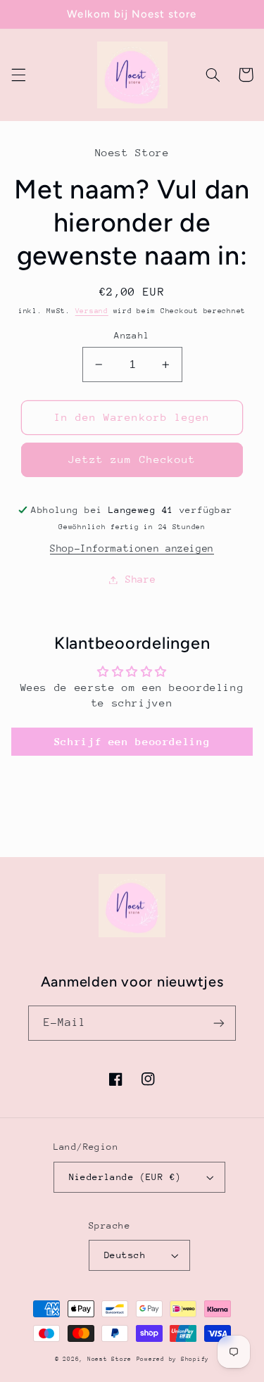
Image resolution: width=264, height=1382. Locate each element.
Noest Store (109, 1358)
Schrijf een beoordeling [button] (132, 741)
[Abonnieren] (219, 1023)
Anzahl (132, 335)
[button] (18, 74)
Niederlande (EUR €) (125, 1177)
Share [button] (140, 579)
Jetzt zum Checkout (132, 459)
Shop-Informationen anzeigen (132, 548)
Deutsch (125, 1255)
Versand (91, 311)
